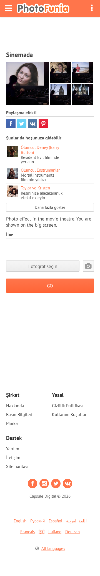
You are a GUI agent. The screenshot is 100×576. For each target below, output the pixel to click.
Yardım (12, 448)
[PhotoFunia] (43, 8)
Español (55, 521)
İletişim (13, 457)
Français (27, 531)
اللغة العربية (76, 521)
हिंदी (41, 531)
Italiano (54, 531)
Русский (37, 521)
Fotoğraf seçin (42, 266)
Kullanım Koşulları (70, 414)
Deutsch (72, 531)
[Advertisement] (50, 32)
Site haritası (17, 466)
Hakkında (15, 405)
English (20, 521)
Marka (12, 423)
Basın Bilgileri (19, 414)
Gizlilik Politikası (67, 405)
